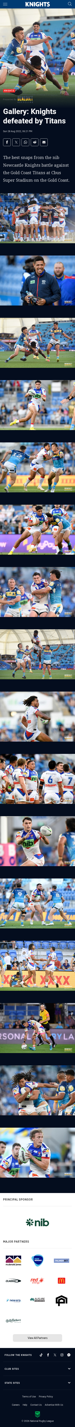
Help (25, 1404)
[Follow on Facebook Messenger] (68, 1354)
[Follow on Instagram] (61, 1354)
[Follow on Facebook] (48, 1354)
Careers (16, 1404)
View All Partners (38, 1338)
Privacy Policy (46, 1396)
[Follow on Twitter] (55, 1354)
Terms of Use (29, 1396)
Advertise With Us (54, 1404)
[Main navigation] (5, 4)
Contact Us (36, 1404)
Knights (9, 91)
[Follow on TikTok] (41, 1354)
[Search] (70, 4)
